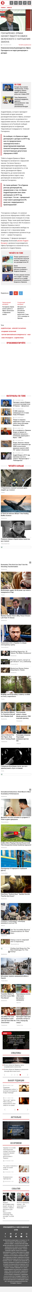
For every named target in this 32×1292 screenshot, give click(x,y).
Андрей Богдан (6, 328)
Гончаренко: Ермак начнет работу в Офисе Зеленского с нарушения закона (8, 310)
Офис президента (7, 337)
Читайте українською (25, 44)
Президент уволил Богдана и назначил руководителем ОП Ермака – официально (21, 404)
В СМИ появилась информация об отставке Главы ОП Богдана (21, 412)
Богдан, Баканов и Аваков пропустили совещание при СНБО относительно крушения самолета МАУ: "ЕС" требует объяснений (22, 446)
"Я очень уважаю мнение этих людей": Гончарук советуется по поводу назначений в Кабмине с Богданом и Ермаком (22, 278)
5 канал (28, 28)
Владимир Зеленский (8, 331)
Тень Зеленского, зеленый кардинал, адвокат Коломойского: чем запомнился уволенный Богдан (21, 102)
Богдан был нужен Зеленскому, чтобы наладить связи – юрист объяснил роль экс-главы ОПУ (21, 90)
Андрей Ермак (19, 337)
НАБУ (29, 334)
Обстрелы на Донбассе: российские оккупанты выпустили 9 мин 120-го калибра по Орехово (23, 312)
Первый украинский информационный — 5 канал (3, 3)
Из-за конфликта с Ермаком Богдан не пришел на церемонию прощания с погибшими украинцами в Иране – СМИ (22, 434)
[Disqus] (16, 371)
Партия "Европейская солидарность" (13, 334)
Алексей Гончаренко (19, 328)
